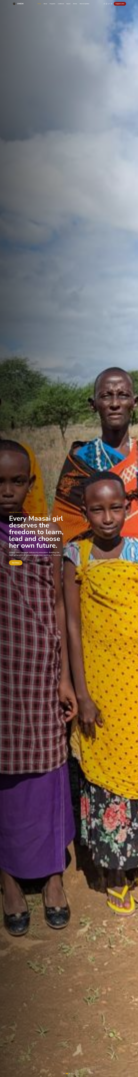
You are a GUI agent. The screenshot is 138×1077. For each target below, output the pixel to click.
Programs (52, 3)
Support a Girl (120, 3)
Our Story (15, 563)
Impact (68, 3)
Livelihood (61, 3)
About (45, 3)
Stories (75, 3)
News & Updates (84, 3)
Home (39, 3)
